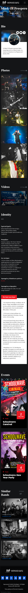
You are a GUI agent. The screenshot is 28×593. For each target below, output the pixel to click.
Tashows (9, 592)
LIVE (19, 197)
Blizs (4, 512)
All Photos (23, 70)
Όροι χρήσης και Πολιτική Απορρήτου (14, 589)
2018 (17, 15)
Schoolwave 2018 (12, 197)
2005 (9, 537)
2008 (9, 558)
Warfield (5, 533)
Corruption (6, 554)
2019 (9, 516)
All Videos (23, 187)
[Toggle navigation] (25, 2)
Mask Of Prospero (9, 200)
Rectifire (3, 280)
